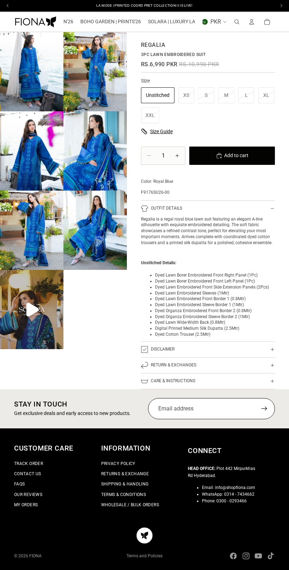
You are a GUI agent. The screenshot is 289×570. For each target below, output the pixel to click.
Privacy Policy (118, 463)
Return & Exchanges (173, 365)
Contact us (27, 473)
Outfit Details (166, 208)
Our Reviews (28, 494)
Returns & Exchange (125, 473)
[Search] (237, 22)
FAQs (19, 484)
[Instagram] (246, 556)
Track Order (28, 463)
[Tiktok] (270, 556)
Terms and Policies (144, 555)
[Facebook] (233, 556)
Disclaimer (162, 349)
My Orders (26, 504)
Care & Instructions (173, 380)
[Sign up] (264, 409)
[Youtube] (258, 556)
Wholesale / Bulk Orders (130, 504)
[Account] (251, 22)
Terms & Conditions (123, 494)
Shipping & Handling (125, 484)
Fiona (35, 555)
